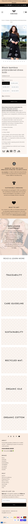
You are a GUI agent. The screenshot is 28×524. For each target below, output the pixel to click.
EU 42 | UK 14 (6, 90)
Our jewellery (5, 172)
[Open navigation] (2, 12)
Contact (4, 485)
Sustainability (5, 462)
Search (3, 475)
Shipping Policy (6, 479)
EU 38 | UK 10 (6, 87)
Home (3, 20)
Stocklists (4, 468)
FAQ (3, 487)
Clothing (4, 459)
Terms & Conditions (6, 477)
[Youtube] (19, 436)
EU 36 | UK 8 (14, 83)
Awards (3, 469)
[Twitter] (13, 436)
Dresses (7, 20)
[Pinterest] (16, 436)
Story (3, 457)
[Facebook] (8, 436)
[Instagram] (10, 436)
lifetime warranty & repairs (19, 214)
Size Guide (4, 484)
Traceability (4, 464)
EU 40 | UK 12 (15, 87)
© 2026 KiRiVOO (6, 511)
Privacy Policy (5, 482)
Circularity (4, 466)
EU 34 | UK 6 (6, 83)
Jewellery (4, 461)
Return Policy (5, 480)
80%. (15, 247)
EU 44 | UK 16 (15, 90)
